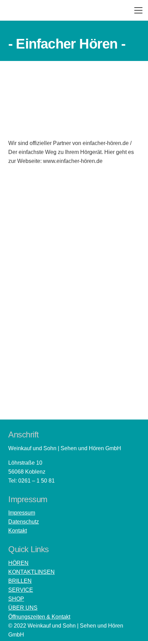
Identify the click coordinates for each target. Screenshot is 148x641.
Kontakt (17, 531)
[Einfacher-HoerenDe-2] (74, 268)
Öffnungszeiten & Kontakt (39, 617)
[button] (138, 10)
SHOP (16, 599)
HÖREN (18, 563)
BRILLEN (20, 581)
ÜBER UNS (23, 608)
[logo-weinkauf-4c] (25, 10)
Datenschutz (23, 522)
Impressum (21, 513)
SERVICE (20, 590)
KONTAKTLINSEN (31, 572)
